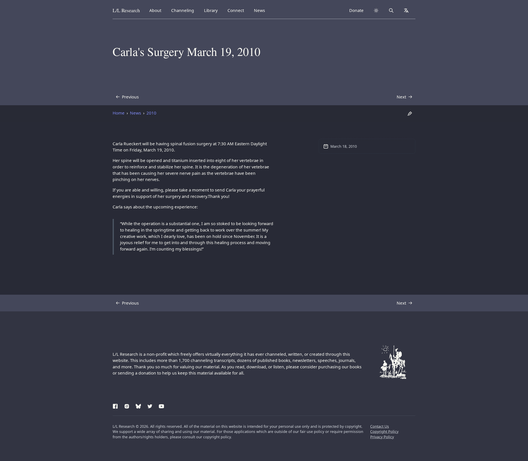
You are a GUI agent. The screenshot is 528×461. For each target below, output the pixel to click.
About (157, 10)
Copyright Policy (384, 431)
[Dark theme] (376, 10)
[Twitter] (150, 405)
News (261, 10)
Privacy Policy (382, 436)
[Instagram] (127, 405)
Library (212, 10)
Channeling (182, 10)
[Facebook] (115, 405)
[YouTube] (161, 405)
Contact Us (379, 426)
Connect (236, 10)
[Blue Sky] (138, 405)
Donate (356, 10)
